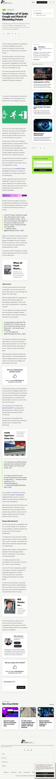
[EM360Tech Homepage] (28, 744)
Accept (45, 775)
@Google (7, 330)
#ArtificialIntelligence (11, 483)
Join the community (42, 2)
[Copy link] (19, 33)
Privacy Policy (27, 772)
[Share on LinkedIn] (15, 33)
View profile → (36, 59)
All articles (51, 704)
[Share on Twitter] (12, 33)
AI (4, 9)
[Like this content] (3, 33)
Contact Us (6, 772)
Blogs (20, 772)
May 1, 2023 (20, 230)
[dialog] (45, 770)
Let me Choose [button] (45, 773)
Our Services (14, 772)
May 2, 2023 (7, 487)
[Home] (7, 3)
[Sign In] (17, 643)
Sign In (33, 2)
